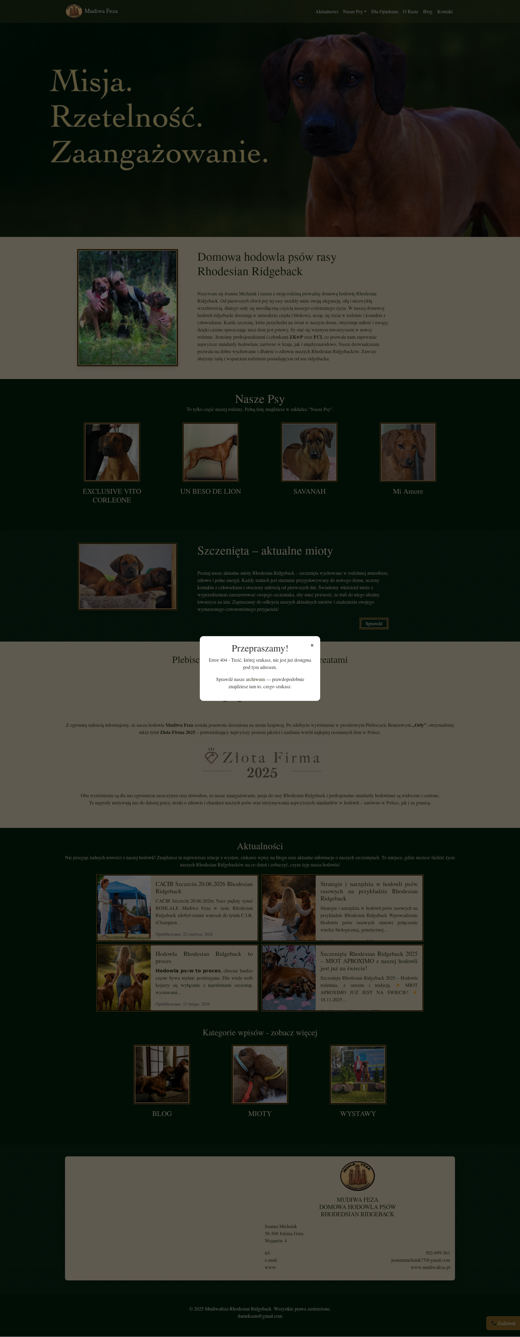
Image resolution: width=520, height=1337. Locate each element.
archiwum (255, 679)
